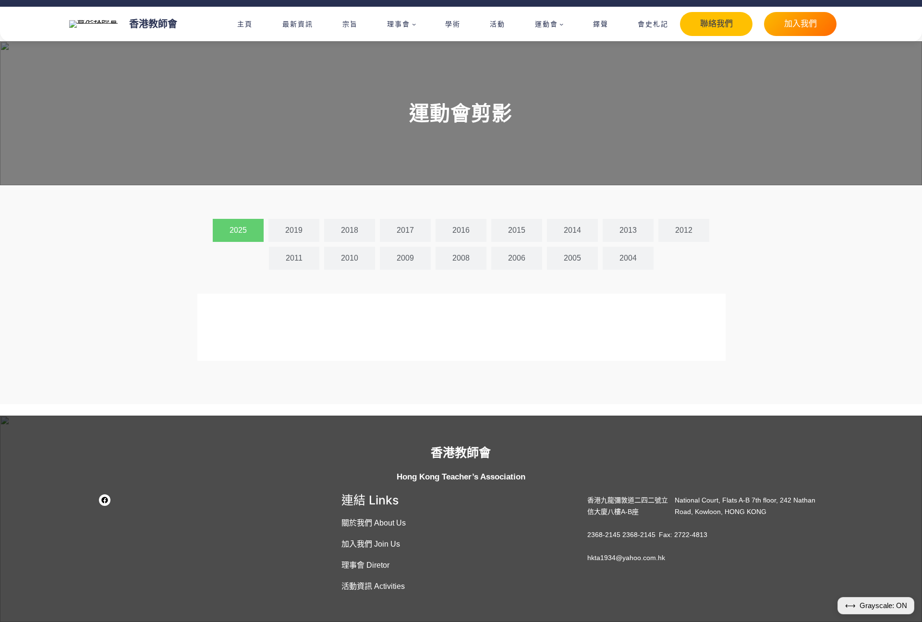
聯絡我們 (716, 23)
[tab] (238, 230)
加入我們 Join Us (370, 544)
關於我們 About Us (373, 523)
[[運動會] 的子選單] (561, 24)
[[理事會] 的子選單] (414, 24)
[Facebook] (104, 500)
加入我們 (800, 23)
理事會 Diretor (365, 565)
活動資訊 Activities (373, 586)
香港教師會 (153, 24)
